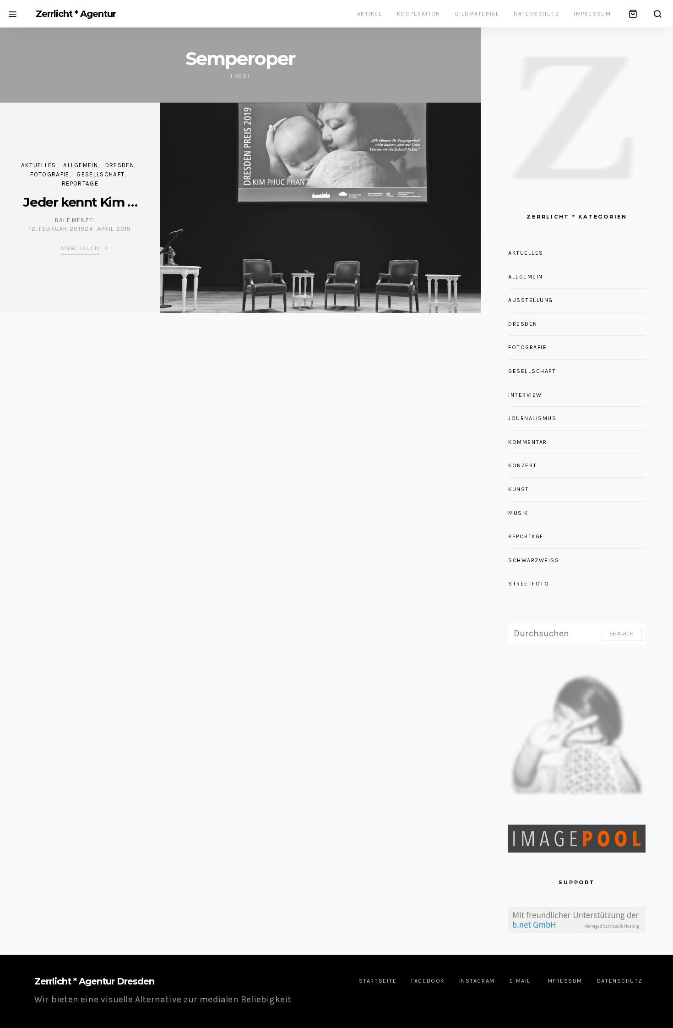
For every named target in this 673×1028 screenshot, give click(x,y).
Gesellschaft (100, 174)
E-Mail (520, 981)
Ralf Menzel (76, 220)
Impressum (592, 14)
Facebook (427, 981)
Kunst (518, 489)
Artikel (369, 14)
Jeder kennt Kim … (80, 202)
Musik (518, 513)
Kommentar (527, 442)
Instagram (477, 981)
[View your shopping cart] (632, 13)
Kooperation (418, 14)
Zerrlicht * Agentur (76, 13)
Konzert (522, 465)
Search (621, 633)
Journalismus (532, 418)
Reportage (80, 183)
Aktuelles (38, 165)
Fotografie (49, 174)
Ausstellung (530, 300)
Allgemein (80, 165)
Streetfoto (528, 583)
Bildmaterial (477, 14)
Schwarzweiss (533, 560)
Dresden (119, 165)
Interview (525, 395)
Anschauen (79, 248)
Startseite (378, 981)
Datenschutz (536, 14)
